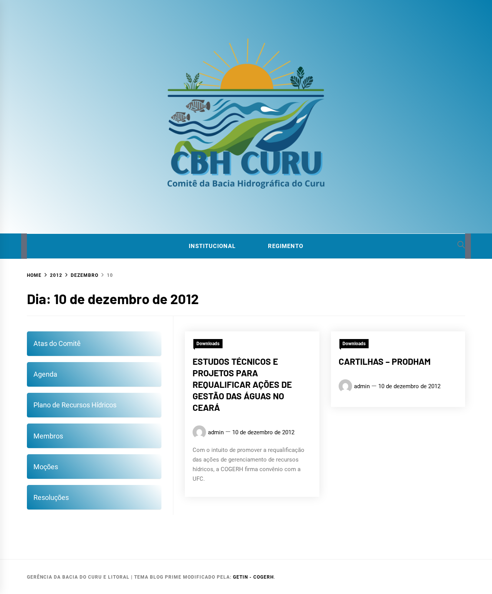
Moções (45, 467)
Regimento (285, 246)
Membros (48, 436)
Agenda (45, 374)
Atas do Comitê (57, 343)
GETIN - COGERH (253, 577)
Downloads (207, 343)
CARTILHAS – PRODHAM (384, 361)
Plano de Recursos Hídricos (74, 405)
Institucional (212, 246)
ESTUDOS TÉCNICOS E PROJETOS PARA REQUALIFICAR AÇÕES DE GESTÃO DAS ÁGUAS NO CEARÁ (242, 384)
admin (216, 432)
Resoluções (51, 497)
